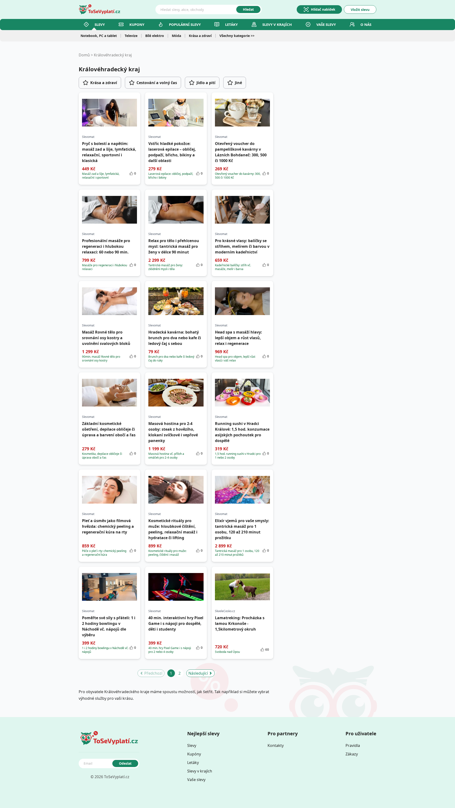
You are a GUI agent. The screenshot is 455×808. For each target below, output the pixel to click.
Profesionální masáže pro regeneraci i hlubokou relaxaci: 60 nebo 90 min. (106, 246)
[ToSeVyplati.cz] (99, 9)
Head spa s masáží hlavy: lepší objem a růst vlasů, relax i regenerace (238, 338)
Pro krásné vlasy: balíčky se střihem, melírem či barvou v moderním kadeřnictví (242, 246)
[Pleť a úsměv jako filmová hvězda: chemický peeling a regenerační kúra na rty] (109, 490)
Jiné (238, 82)
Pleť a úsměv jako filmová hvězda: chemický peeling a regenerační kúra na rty (108, 526)
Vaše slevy (326, 24)
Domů (84, 55)
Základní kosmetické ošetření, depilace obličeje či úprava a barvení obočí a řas (109, 429)
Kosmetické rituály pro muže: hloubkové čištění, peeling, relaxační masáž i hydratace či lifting (172, 529)
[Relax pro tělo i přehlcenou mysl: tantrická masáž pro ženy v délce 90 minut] (175, 210)
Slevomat (88, 137)
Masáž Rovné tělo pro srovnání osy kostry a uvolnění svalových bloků (106, 338)
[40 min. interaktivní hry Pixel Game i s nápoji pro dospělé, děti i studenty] (175, 587)
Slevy (100, 24)
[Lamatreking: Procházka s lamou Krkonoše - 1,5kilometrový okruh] (242, 587)
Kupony (136, 24)
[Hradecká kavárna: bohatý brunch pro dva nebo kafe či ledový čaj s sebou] (175, 301)
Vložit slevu (360, 9)
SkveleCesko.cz (225, 611)
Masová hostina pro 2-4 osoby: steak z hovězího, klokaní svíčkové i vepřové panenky (173, 432)
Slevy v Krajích (277, 24)
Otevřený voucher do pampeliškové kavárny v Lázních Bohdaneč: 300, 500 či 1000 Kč (241, 152)
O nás (365, 24)
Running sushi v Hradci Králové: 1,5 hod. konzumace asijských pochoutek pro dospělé (242, 432)
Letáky (231, 24)
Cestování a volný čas (156, 82)
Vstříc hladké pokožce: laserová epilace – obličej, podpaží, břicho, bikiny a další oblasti (172, 152)
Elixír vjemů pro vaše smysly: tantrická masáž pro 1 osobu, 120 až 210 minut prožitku (242, 529)
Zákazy (352, 754)
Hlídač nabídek (323, 9)
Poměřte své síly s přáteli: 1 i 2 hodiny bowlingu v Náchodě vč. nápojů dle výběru (108, 626)
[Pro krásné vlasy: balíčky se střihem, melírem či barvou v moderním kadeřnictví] (242, 210)
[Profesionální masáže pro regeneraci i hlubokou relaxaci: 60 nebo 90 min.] (109, 210)
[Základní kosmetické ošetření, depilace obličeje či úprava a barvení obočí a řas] (109, 393)
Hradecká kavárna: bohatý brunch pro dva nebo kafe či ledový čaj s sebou (174, 338)
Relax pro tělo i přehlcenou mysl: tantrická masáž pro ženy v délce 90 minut (173, 246)
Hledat (248, 9)
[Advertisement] (330, 105)
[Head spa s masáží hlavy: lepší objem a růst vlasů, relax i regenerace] (242, 301)
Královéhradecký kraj (113, 55)
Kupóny (194, 754)
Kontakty (276, 745)
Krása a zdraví (103, 82)
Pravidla (353, 745)
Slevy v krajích (199, 771)
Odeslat (125, 763)
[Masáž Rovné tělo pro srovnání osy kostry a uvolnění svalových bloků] (109, 301)
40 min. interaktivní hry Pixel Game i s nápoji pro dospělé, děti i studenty (175, 623)
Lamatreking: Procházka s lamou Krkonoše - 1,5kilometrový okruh (239, 623)
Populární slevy (185, 24)
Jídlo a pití (205, 82)
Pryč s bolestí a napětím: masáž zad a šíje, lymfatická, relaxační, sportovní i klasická (109, 152)
